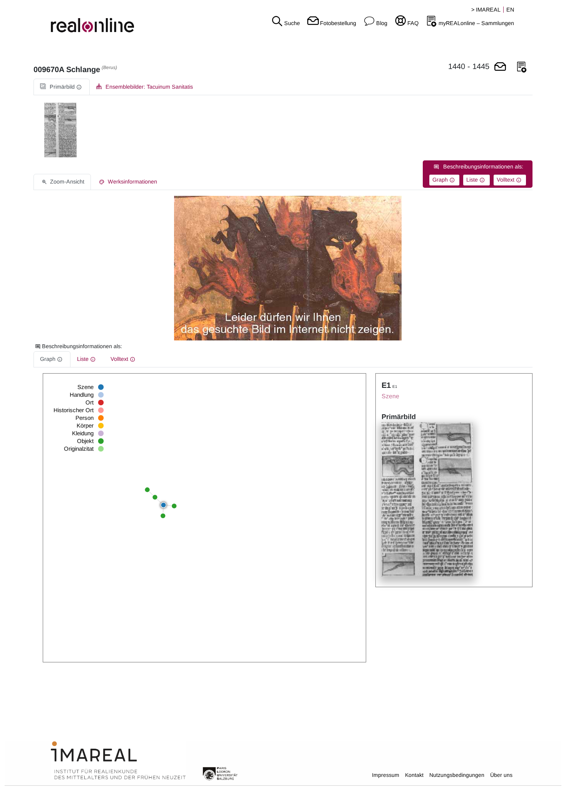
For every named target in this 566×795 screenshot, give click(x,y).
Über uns (501, 775)
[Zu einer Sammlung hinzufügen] (522, 67)
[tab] (61, 87)
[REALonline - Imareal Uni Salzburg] (94, 19)
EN (510, 10)
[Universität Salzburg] (220, 773)
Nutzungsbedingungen (456, 775)
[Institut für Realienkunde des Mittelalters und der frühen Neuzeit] (118, 761)
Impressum (385, 775)
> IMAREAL (486, 10)
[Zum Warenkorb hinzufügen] (500, 67)
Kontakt (414, 775)
